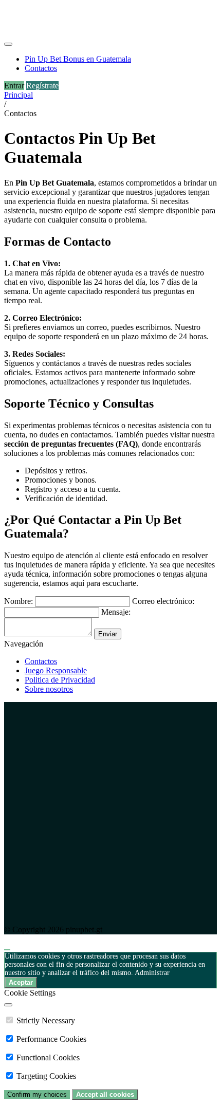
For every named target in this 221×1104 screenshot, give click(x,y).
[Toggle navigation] (8, 44)
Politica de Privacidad (60, 679)
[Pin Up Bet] (47, 32)
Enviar (107, 634)
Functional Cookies (48, 1057)
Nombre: (18, 601)
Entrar (14, 85)
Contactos (41, 661)
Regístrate (42, 85)
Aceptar (21, 982)
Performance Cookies (51, 1039)
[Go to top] (7, 949)
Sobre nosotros (49, 689)
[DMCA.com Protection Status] (110, 912)
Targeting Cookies (46, 1076)
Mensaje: (116, 612)
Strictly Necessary (45, 1020)
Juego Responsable (56, 670)
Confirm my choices (37, 1094)
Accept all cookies (105, 1094)
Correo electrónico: (163, 601)
